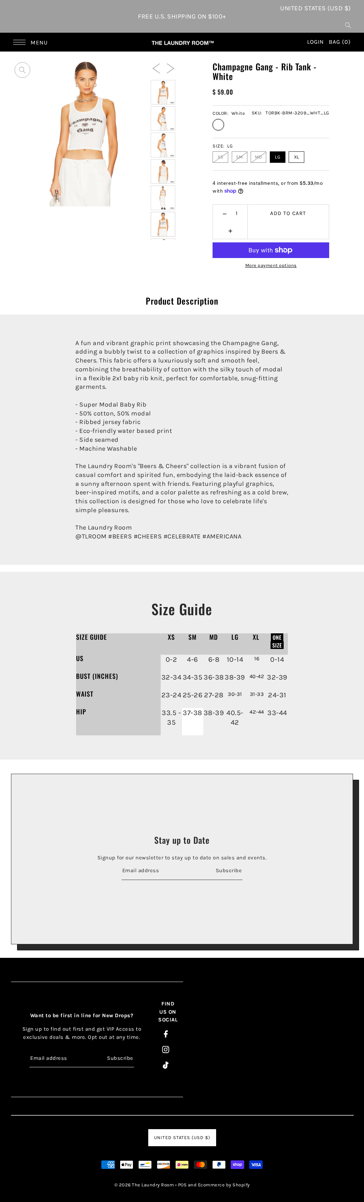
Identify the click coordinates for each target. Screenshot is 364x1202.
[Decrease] (225, 213)
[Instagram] (165, 1049)
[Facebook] (166, 1034)
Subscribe (229, 870)
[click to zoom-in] (22, 70)
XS (221, 157)
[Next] (170, 67)
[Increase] (230, 230)
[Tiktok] (165, 1065)
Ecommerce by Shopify (224, 1184)
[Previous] (156, 67)
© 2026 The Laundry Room (144, 1184)
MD (258, 157)
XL (296, 157)
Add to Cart (288, 213)
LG (277, 157)
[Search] (348, 24)
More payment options (271, 265)
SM (239, 157)
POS (182, 1184)
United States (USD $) (315, 8)
